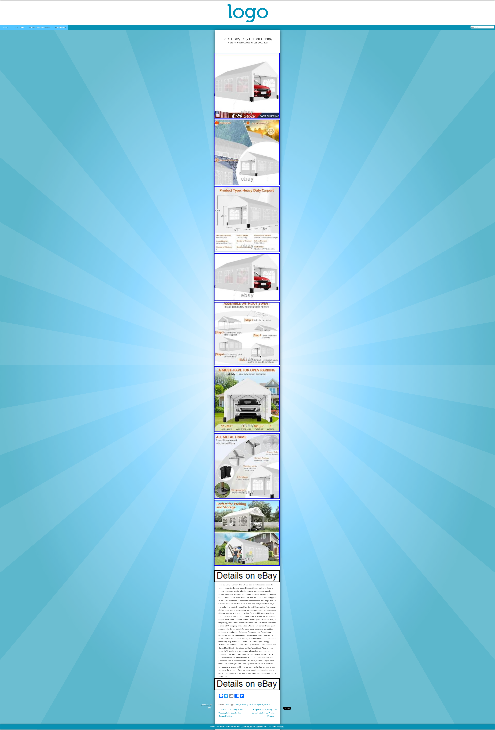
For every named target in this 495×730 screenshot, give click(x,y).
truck (268, 704)
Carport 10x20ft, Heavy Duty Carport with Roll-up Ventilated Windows (264, 713)
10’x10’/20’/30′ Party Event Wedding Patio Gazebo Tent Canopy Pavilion (230, 713)
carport (242, 704)
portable (260, 704)
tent (265, 704)
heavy (227, 704)
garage (251, 704)
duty (246, 704)
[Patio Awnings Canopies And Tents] (247, 12)
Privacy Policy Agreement (39, 27)
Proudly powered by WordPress (252, 727)
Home (5, 27)
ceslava (281, 727)
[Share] (236, 696)
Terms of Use (60, 27)
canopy (237, 704)
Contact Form (18, 27)
